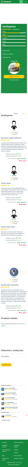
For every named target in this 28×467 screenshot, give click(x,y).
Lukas (14, 277)
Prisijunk (19, 156)
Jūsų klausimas (5, 356)
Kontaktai (4, 442)
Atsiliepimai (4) (6, 50)
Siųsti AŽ (15, 134)
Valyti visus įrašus (6, 420)
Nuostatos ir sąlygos (17, 446)
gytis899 (14, 175)
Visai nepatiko (23, 160)
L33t (14, 130)
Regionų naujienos (18, 458)
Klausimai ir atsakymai (8, 54)
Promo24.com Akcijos (5, 459)
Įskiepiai (16, 449)
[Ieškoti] (21, 1)
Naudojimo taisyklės (4, 446)
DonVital (14, 219)
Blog (3, 455)
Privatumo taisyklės (18, 442)
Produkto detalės (7, 57)
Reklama (16, 452)
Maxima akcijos (17, 455)
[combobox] (19, 113)
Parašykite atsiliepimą (14, 76)
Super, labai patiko (22, 158)
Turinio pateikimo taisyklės (6, 450)
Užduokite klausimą (14, 79)
